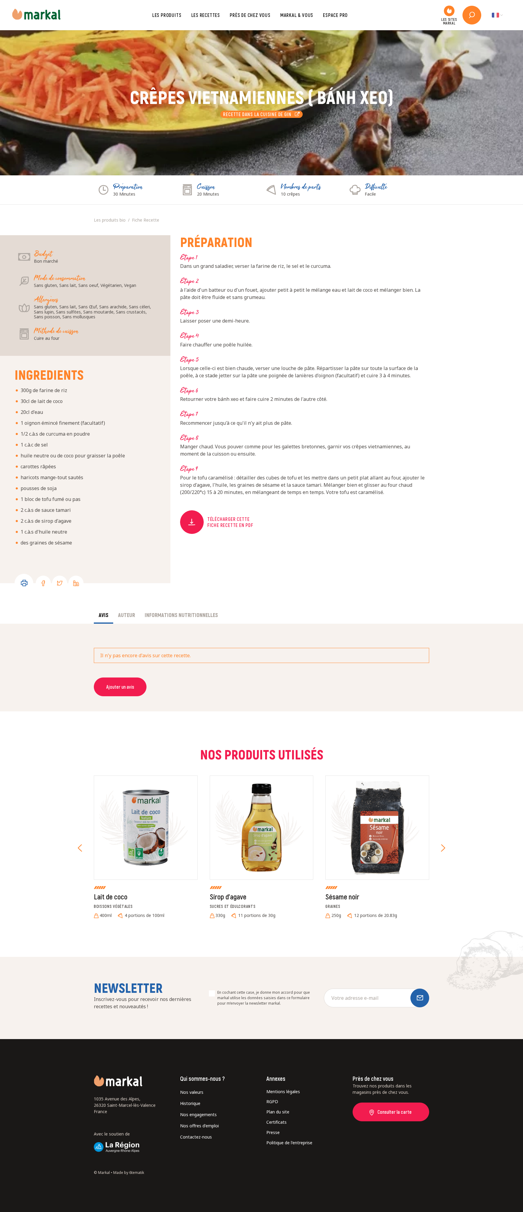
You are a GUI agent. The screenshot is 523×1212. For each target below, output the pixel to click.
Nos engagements (198, 1114)
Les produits (167, 15)
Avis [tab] (103, 615)
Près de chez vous (250, 15)
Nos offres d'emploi (199, 1126)
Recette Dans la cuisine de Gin (258, 114)
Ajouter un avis (120, 687)
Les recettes (205, 15)
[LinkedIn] (76, 583)
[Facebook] (43, 583)
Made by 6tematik (128, 1172)
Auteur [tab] (126, 615)
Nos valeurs (191, 1092)
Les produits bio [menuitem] (110, 220)
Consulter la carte (394, 1112)
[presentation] (80, 848)
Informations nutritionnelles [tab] (181, 615)
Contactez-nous (196, 1137)
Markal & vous (296, 15)
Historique (190, 1103)
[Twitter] (59, 583)
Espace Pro (335, 15)
